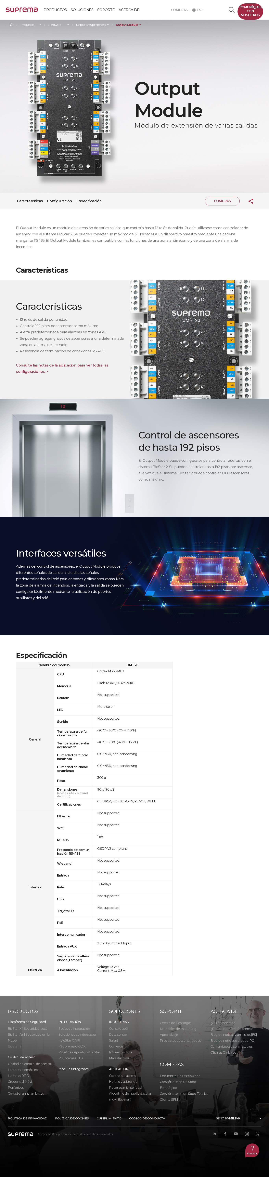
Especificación (89, 201)
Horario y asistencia (123, 1082)
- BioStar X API (69, 1040)
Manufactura (119, 1058)
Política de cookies (72, 1118)
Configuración (59, 201)
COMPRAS (180, 10)
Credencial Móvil (20, 1082)
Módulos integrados (73, 1069)
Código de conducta (147, 1118)
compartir (247, 201)
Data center (118, 1034)
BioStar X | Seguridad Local (28, 1029)
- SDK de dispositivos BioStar (79, 1052)
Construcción (119, 1029)
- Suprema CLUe (70, 1058)
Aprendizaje (169, 1035)
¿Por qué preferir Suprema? (232, 1029)
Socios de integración (74, 1029)
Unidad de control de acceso (29, 1064)
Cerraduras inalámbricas (26, 1093)
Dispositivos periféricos (91, 25)
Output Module (127, 25)
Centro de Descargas (175, 1023)
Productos (27, 25)
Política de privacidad (27, 1118)
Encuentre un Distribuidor (180, 1076)
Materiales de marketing (178, 1029)
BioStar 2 (14, 1046)
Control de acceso (122, 1076)
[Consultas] (252, 1150)
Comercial (116, 1046)
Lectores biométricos (23, 1070)
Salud (113, 1040)
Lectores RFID (18, 1076)
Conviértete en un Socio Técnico (184, 1094)
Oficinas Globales (223, 1052)
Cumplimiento (109, 1118)
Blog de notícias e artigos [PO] (233, 1041)
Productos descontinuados (180, 1041)
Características (30, 201)
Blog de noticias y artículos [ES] (234, 1035)
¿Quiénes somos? (224, 1023)
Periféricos (16, 1087)
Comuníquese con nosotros (231, 1046)
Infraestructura (120, 1052)
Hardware (54, 25)
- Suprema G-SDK (71, 1046)
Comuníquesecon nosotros (251, 11)
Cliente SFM (169, 1099)
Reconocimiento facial (125, 1087)
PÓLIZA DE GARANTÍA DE (22, 11)
